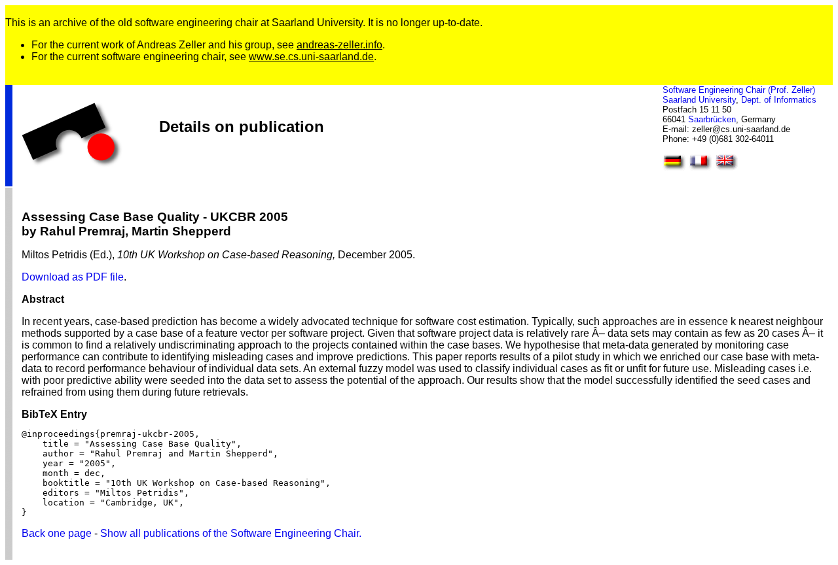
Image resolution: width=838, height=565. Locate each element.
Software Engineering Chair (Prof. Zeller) (739, 90)
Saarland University (699, 100)
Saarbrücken (712, 119)
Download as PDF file (73, 276)
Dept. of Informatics (778, 100)
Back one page (57, 533)
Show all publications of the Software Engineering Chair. (230, 533)
